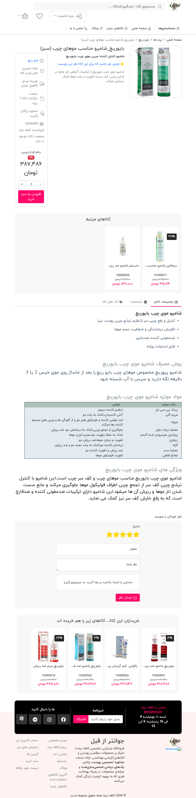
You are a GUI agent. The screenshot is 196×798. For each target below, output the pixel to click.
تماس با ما (76, 28)
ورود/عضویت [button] (65, 16)
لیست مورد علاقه (27, 768)
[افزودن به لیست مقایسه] (161, 51)
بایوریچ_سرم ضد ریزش (48, 666)
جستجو (62, 761)
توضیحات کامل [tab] (164, 302)
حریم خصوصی (58, 740)
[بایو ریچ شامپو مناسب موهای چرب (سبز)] (155, 72)
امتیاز (136, 526)
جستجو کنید (73, 582)
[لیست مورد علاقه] (39, 16)
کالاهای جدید (114, 28)
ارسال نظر (126, 597)
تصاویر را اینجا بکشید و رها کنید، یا (98, 582)
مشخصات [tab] (136, 302)
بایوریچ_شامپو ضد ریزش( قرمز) (153, 666)
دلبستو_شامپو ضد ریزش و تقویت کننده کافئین (107, 266)
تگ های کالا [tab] (111, 302)
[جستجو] (160, 6)
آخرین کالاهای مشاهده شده (58, 777)
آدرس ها (32, 754)
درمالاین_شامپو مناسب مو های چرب (153, 266)
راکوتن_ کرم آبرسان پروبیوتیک (117, 666)
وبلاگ (94, 28)
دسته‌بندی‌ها (166, 28)
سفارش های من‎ (27, 747)
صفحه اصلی (139, 28)
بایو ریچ (33, 60)
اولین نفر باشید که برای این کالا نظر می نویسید (88, 64)
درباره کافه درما (57, 747)
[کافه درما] (175, 6)
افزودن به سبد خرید (31, 196)
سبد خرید (32, 761)
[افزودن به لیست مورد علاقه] (138, 51)
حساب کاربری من (27, 740)
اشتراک (81, 719)
